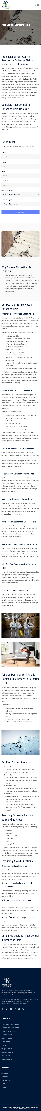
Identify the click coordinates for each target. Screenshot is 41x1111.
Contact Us (5, 1087)
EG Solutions (26, 1108)
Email (3, 171)
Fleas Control (6, 1056)
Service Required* (7, 190)
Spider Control (6, 1038)
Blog (3, 1084)
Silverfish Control (7, 1052)
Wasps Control (6, 1049)
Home (3, 30)
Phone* (3, 162)
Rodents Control (7, 1035)
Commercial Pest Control (10, 1028)
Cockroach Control (8, 1031)
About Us (4, 1073)
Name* (3, 152)
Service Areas (12, 30)
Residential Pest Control (10, 1024)
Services (4, 1077)
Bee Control (5, 1045)
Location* (4, 181)
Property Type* (6, 200)
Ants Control (5, 1042)
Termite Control (7, 1059)
